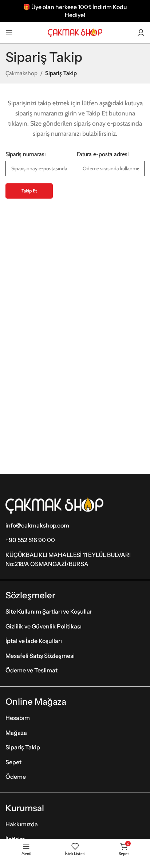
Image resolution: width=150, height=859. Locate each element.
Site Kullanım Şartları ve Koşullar (48, 611)
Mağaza (16, 732)
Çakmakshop (21, 73)
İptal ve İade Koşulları (33, 640)
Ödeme (15, 776)
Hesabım (17, 717)
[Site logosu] (75, 32)
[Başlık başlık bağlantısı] (75, 11)
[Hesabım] (141, 32)
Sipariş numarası (25, 154)
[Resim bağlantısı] (54, 504)
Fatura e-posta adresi (103, 154)
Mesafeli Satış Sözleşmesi (40, 655)
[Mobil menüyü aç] (9, 32)
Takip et (29, 191)
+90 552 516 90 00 (30, 540)
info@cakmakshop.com (37, 525)
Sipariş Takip (22, 747)
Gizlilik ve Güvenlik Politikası (43, 626)
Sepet (13, 762)
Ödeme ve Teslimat (31, 670)
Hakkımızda (21, 824)
